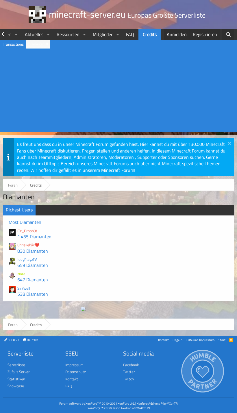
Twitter (129, 372)
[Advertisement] (118, 91)
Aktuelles (34, 34)
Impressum (74, 365)
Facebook (131, 365)
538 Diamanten (32, 294)
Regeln (177, 339)
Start (222, 339)
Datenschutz (75, 372)
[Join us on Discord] (83, 309)
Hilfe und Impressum (200, 339)
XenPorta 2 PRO (99, 407)
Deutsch (32, 339)
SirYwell (23, 288)
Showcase (16, 386)
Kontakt (163, 339)
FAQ (130, 34)
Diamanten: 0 (38, 44)
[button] (16, 34)
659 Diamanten (32, 265)
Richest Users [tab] (19, 209)
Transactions (13, 44)
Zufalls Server (19, 372)
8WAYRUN (143, 407)
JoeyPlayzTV (27, 259)
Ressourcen (68, 34)
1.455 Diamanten (34, 236)
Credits (150, 34)
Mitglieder (103, 34)
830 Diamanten (32, 251)
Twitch (128, 379)
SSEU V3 (13, 339)
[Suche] (228, 34)
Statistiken (16, 379)
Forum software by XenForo (97, 403)
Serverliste (16, 365)
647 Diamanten (32, 279)
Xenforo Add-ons (157, 403)
